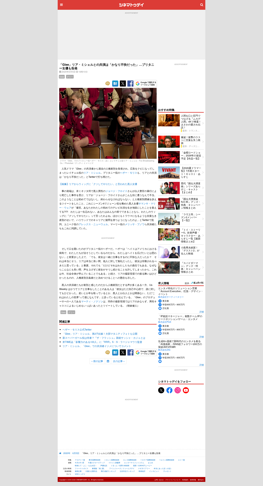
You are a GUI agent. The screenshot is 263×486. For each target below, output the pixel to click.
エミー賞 (181, 460)
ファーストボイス (81, 468)
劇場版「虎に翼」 (98, 468)
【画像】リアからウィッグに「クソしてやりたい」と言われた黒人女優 (98, 184)
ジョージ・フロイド (116, 191)
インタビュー (154, 471)
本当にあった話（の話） (163, 468)
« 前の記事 (97, 361)
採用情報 (193, 480)
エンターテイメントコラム (134, 462)
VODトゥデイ (80, 474)
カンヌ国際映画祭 (130, 460)
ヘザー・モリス (128, 172)
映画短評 (142, 471)
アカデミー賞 (80, 460)
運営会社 (201, 480)
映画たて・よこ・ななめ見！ (86, 465)
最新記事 (78, 471)
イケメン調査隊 (114, 462)
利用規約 (185, 480)
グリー (70, 76)
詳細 (202, 311)
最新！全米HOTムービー (142, 465)
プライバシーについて (173, 480)
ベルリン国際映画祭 (166, 460)
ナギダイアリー (144, 468)
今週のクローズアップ (96, 462)
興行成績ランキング (108, 471)
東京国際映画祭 (94, 460)
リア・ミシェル (92, 172)
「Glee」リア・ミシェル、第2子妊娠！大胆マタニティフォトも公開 (100, 333)
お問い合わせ (159, 480)
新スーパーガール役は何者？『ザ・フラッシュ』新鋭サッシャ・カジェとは (104, 337)
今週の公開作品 (91, 471)
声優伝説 (103, 465)
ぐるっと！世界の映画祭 (120, 465)
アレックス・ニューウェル (93, 224)
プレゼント (167, 471)
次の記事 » (119, 361)
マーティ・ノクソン (92, 301)
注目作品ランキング (127, 471)
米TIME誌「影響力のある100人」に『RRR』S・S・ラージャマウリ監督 (102, 342)
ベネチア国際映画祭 (147, 460)
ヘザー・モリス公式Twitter (77, 329)
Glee (62, 76)
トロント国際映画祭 (111, 460)
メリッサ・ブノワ (134, 224)
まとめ (150, 462)
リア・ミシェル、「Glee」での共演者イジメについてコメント (97, 346)
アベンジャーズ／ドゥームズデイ (121, 468)
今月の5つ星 (79, 462)
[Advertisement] (131, 36)
